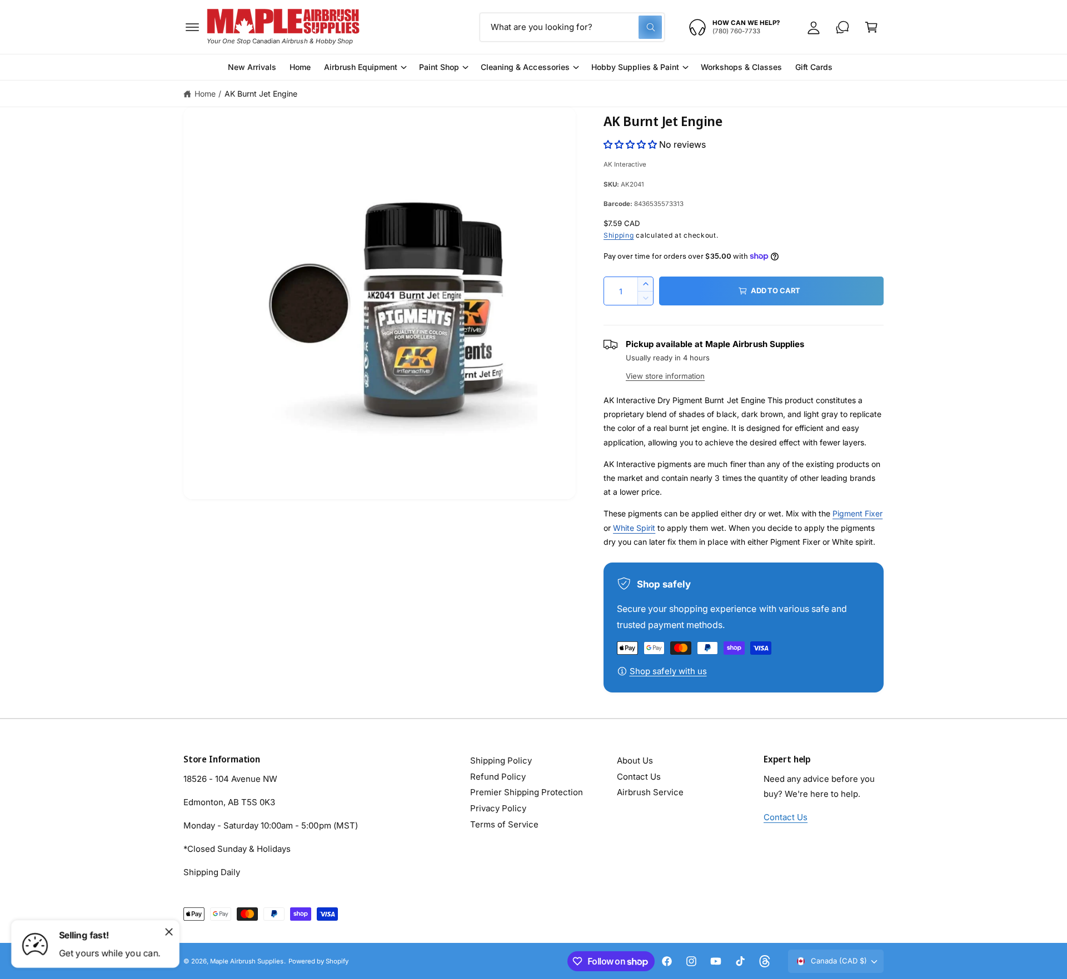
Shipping (619, 235)
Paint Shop (439, 67)
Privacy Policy (498, 808)
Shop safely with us (668, 671)
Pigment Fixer (857, 513)
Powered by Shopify (318, 961)
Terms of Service (504, 824)
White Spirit (634, 528)
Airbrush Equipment (360, 67)
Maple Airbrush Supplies (246, 961)
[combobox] (572, 27)
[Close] (169, 932)
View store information (665, 375)
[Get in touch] (842, 27)
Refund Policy (498, 776)
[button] (192, 27)
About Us (635, 760)
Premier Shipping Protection (526, 792)
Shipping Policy (501, 760)
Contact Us (639, 776)
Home (205, 93)
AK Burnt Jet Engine (261, 93)
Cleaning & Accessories (525, 67)
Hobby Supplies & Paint (635, 67)
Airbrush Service (650, 792)
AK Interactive (625, 164)
